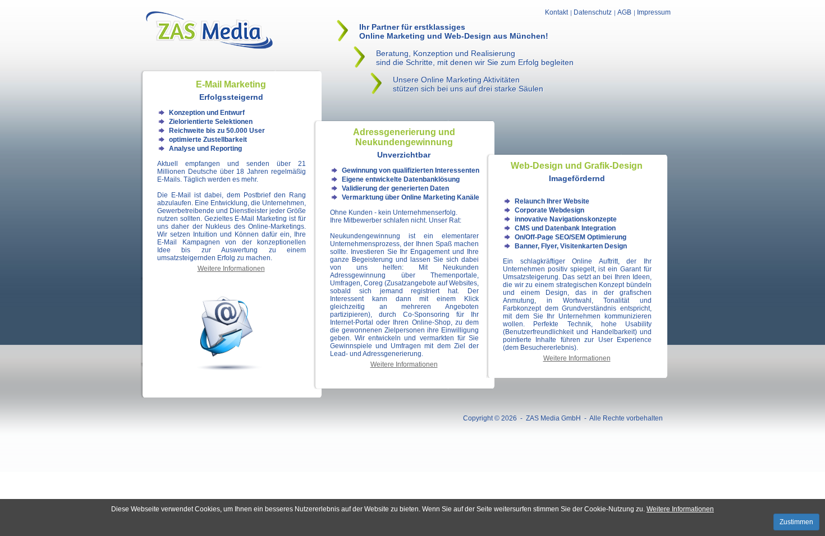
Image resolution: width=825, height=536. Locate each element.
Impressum (654, 12)
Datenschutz (593, 12)
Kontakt (556, 12)
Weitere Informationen (680, 509)
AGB (624, 12)
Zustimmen (796, 522)
